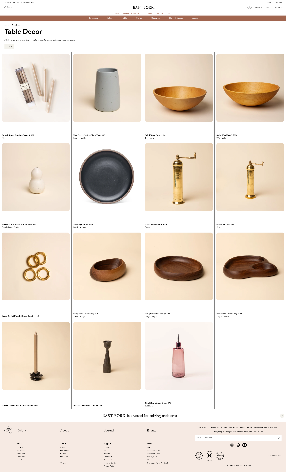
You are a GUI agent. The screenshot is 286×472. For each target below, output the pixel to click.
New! (117, 13)
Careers (63, 454)
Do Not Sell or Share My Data (238, 466)
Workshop (21, 450)
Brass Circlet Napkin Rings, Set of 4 (18, 316)
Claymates (258, 7)
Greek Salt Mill (224, 224)
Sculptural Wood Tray (84, 314)
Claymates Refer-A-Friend (157, 463)
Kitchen (139, 18)
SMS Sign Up (152, 457)
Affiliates (150, 460)
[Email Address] (278, 437)
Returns (107, 454)
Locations (278, 2)
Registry (20, 460)
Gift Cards (21, 454)
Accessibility (109, 460)
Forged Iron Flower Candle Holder (18, 405)
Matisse (160, 13)
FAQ (105, 450)
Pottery (110, 18)
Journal (268, 2)
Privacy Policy (109, 466)
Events (151, 431)
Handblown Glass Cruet (156, 403)
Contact (107, 447)
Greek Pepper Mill (153, 224)
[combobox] (9, 46)
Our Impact (64, 450)
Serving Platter (80, 224)
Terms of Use (258, 432)
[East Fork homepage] (143, 7)
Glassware (155, 18)
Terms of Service (110, 463)
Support (107, 444)
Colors (21, 431)
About (195, 18)
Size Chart (108, 457)
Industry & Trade (153, 454)
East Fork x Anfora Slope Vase (87, 135)
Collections (93, 18)
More (149, 444)
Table (124, 18)
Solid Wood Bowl (153, 135)
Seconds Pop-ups (154, 450)
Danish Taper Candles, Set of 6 (16, 135)
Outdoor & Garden (131, 13)
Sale (169, 13)
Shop (19, 444)
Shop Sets (148, 13)
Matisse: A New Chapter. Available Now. (19, 2)
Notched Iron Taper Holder (86, 405)
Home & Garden (176, 18)
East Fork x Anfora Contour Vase (17, 224)
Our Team (64, 457)
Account (268, 7)
